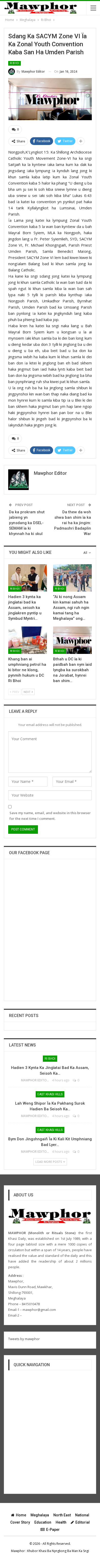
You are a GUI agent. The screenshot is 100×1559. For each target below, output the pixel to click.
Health (61, 1522)
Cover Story (20, 1522)
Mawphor (18, 1551)
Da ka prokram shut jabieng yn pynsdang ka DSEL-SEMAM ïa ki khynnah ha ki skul (27, 523)
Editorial (82, 1522)
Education (42, 1522)
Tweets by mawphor (24, 1338)
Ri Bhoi (14, 63)
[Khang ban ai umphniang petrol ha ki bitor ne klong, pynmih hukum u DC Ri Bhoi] (27, 640)
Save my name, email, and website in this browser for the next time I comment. (50, 816)
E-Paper (53, 1529)
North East (62, 1515)
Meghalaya (40, 1515)
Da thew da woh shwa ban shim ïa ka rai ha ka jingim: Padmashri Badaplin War (72, 523)
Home (21, 1515)
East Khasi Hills (50, 1094)
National (82, 1515)
